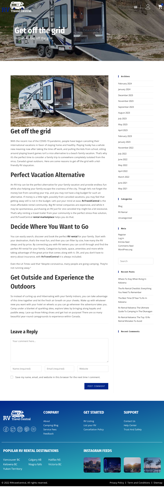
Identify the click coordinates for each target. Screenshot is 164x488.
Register (122, 234)
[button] (135, 6)
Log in (121, 238)
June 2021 (122, 182)
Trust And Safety (133, 429)
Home (19, 38)
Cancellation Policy (94, 429)
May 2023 (122, 124)
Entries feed (123, 241)
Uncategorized (125, 217)
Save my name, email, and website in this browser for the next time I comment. (57, 377)
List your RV (90, 425)
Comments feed (125, 245)
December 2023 (125, 95)
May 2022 (122, 165)
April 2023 (122, 130)
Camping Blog (50, 425)
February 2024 (125, 83)
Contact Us (129, 421)
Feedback (48, 433)
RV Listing (89, 421)
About (46, 421)
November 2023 (125, 101)
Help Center (130, 425)
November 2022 (125, 147)
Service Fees (50, 429)
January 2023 (124, 141)
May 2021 (122, 188)
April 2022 (122, 171)
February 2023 (125, 136)
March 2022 (123, 176)
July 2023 (122, 118)
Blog (120, 206)
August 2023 (124, 112)
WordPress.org (125, 249)
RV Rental (122, 212)
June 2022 (122, 159)
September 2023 (126, 106)
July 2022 (122, 153)
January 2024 (124, 89)
